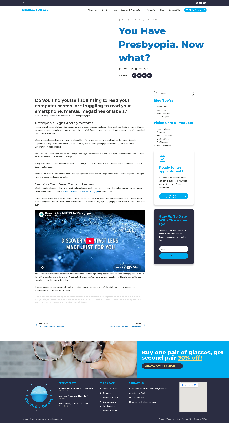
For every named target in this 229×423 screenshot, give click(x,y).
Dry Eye (106, 10)
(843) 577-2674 (200, 3)
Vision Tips (128, 68)
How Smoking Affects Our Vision (73, 403)
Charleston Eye (35, 10)
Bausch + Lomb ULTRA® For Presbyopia (81, 191)
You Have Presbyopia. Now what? (73, 396)
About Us (93, 10)
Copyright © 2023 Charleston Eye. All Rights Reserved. (42, 419)
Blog (161, 10)
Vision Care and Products (127, 10)
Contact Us (174, 10)
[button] (134, 75)
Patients (151, 10)
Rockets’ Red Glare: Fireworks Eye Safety (76, 388)
